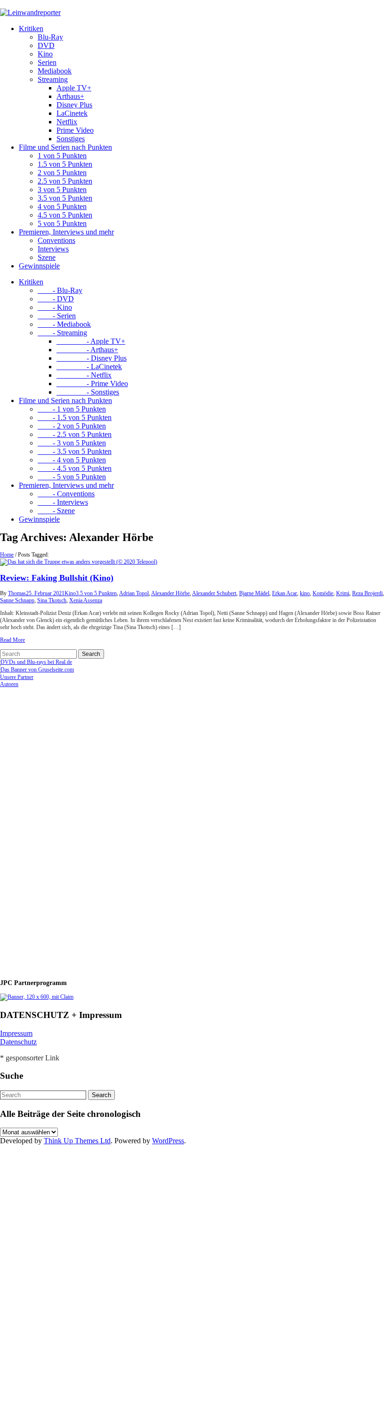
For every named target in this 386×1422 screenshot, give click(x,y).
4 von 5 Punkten (62, 206)
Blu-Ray (50, 37)
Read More (12, 640)
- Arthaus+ (87, 350)
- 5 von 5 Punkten (72, 477)
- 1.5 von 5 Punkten (75, 417)
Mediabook (55, 71)
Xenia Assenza (85, 600)
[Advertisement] (61, 829)
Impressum (16, 1033)
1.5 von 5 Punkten (65, 164)
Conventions (56, 240)
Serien (47, 62)
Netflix (66, 122)
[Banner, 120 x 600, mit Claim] (36, 997)
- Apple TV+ (90, 341)
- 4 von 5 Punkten (72, 460)
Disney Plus (74, 105)
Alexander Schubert (214, 593)
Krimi (342, 593)
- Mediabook (64, 324)
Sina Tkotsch (51, 600)
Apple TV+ (73, 88)
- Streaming (62, 333)
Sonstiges (70, 139)
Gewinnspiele (39, 266)
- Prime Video (92, 384)
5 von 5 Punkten (62, 223)
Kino (45, 54)
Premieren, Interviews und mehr (66, 232)
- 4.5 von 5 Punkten (75, 468)
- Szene (56, 511)
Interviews (53, 249)
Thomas (17, 593)
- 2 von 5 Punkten (72, 426)
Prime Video (75, 130)
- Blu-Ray (60, 290)
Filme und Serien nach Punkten (65, 147)
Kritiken (31, 28)
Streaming (53, 79)
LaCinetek (72, 113)
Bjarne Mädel (254, 593)
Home (7, 554)
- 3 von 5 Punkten (72, 443)
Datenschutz (18, 1042)
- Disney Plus (91, 358)
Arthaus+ (70, 96)
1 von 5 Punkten (62, 156)
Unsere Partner (16, 677)
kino (305, 593)
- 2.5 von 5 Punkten (75, 434)
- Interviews (63, 502)
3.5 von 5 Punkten (65, 198)
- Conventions (66, 494)
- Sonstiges (87, 392)
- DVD (56, 299)
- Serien (57, 316)
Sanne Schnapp (17, 600)
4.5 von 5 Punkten (65, 215)
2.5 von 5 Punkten (65, 181)
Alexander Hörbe (170, 593)
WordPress (168, 1141)
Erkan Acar (284, 593)
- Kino (55, 307)
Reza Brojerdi (367, 593)
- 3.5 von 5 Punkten (75, 451)
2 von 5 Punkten (62, 173)
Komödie (323, 593)
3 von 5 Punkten (62, 190)
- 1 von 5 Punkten (72, 409)
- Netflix (84, 375)
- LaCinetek (89, 367)
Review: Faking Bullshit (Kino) (56, 577)
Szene (47, 257)
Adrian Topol (134, 593)
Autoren (9, 684)
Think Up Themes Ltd (77, 1141)
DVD (46, 45)
